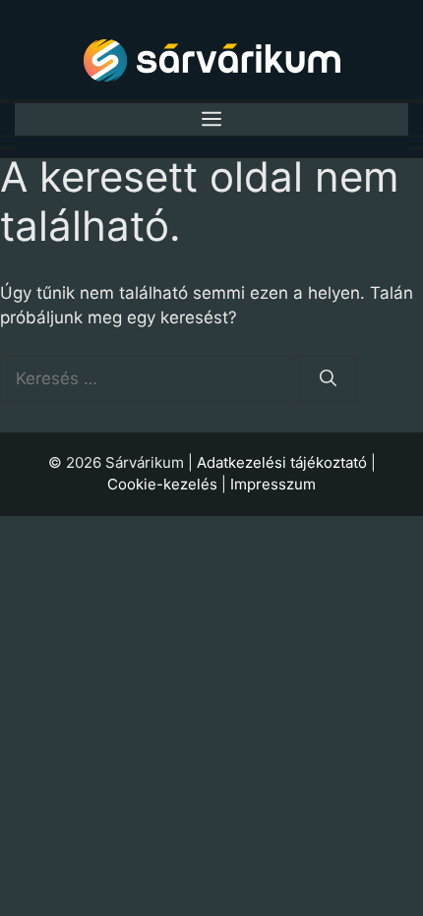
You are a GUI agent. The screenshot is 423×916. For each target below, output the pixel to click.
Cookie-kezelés (162, 484)
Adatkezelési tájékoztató (282, 462)
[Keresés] (328, 379)
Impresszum (273, 484)
